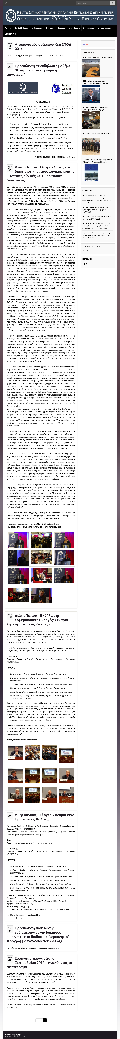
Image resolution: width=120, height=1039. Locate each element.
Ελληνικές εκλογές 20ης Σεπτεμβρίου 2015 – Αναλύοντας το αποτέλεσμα (39, 962)
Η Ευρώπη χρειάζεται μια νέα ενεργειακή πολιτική (96, 134)
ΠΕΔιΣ (85, 251)
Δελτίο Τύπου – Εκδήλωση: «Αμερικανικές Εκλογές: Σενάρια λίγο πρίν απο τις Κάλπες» (37, 619)
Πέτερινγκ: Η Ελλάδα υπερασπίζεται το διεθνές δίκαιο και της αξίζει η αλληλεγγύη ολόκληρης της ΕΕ (97, 225)
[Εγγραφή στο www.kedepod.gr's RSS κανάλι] (6, 2)
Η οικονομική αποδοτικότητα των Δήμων (97, 57)
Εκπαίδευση (74, 28)
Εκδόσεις (50, 28)
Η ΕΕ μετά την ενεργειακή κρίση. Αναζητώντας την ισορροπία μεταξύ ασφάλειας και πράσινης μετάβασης (95, 82)
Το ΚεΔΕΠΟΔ (21, 28)
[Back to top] (115, 1034)
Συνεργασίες (89, 28)
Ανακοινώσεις (104, 28)
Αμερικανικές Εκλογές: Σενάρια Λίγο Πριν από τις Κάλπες (44, 817)
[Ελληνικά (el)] (83, 44)
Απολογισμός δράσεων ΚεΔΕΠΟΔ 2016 (43, 46)
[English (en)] (87, 44)
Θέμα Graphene (23, 1036)
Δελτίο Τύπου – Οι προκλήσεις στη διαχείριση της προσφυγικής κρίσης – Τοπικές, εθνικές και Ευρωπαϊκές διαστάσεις (40, 173)
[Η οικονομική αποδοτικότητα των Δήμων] (91, 68)
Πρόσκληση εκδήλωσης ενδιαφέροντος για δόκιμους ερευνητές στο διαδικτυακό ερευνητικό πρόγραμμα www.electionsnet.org (38, 934)
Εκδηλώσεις (37, 28)
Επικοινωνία (10, 34)
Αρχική (8, 28)
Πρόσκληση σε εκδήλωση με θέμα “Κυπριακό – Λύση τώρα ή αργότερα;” (38, 70)
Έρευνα (61, 28)
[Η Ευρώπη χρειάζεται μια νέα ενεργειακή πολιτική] (91, 146)
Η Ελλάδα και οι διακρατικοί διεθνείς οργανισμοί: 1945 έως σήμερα (95, 108)
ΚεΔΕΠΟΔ (60, 15)
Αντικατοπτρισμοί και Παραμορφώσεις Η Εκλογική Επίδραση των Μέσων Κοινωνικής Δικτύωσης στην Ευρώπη (97, 161)
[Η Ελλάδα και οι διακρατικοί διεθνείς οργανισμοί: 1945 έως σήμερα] (91, 120)
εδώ (64, 55)
